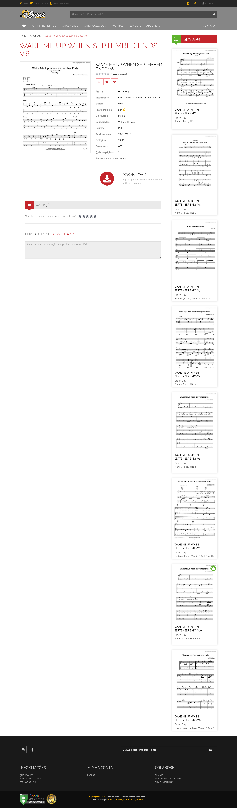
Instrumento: (102, 97)
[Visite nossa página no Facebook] (194, 3)
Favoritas (116, 25)
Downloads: (102, 146)
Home (23, 35)
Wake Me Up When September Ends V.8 (188, 203)
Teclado (147, 97)
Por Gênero (69, 25)
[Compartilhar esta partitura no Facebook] (106, 81)
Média (121, 115)
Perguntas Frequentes (32, 778)
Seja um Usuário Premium (168, 778)
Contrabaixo (124, 97)
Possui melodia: (104, 109)
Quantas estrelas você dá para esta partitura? (50, 216)
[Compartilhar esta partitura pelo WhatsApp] (99, 81)
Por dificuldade (93, 25)
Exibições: (101, 140)
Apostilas (153, 25)
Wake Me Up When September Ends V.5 (188, 718)
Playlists (135, 25)
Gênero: (100, 103)
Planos (159, 775)
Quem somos (26, 775)
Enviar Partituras (61, 3)
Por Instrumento (42, 25)
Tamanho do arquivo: (107, 158)
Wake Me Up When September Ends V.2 (187, 457)
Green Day (35, 35)
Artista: (99, 91)
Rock (120, 103)
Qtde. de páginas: (105, 152)
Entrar (26, 3)
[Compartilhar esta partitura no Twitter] (114, 81)
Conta (208, 3)
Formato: (100, 128)
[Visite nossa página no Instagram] (187, 3)
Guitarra (137, 97)
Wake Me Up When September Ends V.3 (187, 546)
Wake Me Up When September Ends (187, 111)
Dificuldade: (102, 115)
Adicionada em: (104, 134)
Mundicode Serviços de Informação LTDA (125, 799)
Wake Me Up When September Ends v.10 (188, 629)
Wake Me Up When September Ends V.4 (188, 374)
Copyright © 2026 (97, 796)
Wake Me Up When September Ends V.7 (188, 289)
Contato (209, 25)
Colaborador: (102, 121)
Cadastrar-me (41, 3)
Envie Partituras (164, 782)
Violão (156, 97)
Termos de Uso (28, 782)
